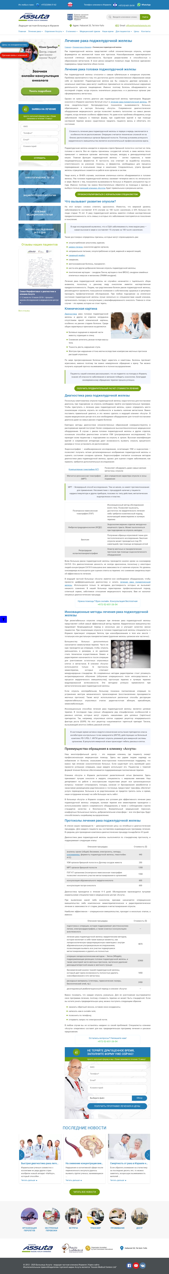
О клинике (71, 31)
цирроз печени (76, 247)
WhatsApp (146, 5)
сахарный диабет (77, 255)
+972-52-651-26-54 (126, 5)
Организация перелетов (29, 1229)
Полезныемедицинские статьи (40, 213)
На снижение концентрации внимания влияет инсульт (51, 1163)
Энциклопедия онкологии (39, 195)
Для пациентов (123, 31)
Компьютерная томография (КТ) (84, 469)
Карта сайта (93, 1265)
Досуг (139, 1228)
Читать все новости (84, 1192)
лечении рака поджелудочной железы (129, 102)
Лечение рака (34, 31)
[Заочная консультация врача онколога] (39, 100)
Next (147, 1155)
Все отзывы (24, 311)
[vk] (143, 1268)
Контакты (146, 31)
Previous (21, 1155)
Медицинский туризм (90, 31)
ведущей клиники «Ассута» (93, 188)
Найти (145, 17)
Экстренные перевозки (51, 1229)
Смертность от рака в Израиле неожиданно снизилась (96, 1163)
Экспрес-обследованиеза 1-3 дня (39, 231)
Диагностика (71, 314)
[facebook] (129, 1268)
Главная (22, 31)
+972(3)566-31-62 (48, 5)
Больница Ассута (44, 1265)
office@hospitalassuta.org (138, 25)
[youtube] (136, 1268)
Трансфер (95, 1228)
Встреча (73, 1228)
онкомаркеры (73, 854)
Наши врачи (108, 31)
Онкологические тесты (39, 177)
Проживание (118, 1228)
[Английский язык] (70, 5)
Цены (136, 31)
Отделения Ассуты (53, 31)
